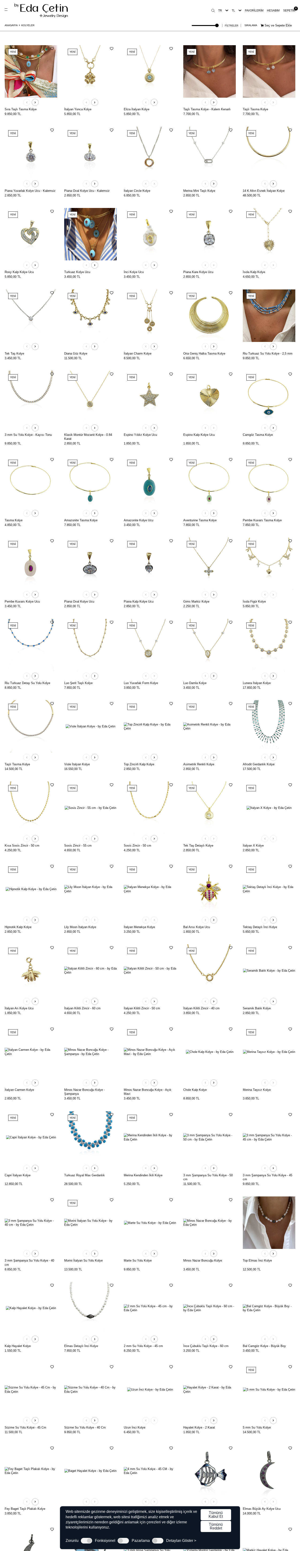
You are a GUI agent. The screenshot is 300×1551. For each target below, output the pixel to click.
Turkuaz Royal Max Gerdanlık (84, 1175)
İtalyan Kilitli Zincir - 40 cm (201, 1008)
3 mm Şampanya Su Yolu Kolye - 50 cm (208, 1177)
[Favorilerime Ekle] (52, 48)
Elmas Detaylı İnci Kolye (81, 1346)
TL (233, 10)
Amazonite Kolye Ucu (138, 520)
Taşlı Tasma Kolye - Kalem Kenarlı (207, 109)
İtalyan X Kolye (253, 845)
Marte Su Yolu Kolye (138, 1260)
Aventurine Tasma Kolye (200, 520)
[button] (26, 102)
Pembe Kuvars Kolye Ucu (22, 601)
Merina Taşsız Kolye (257, 1090)
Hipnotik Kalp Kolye (18, 927)
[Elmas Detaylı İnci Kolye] (90, 1308)
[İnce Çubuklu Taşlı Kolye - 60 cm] (209, 1308)
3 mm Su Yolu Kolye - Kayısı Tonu (28, 435)
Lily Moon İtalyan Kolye (80, 927)
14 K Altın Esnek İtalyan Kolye (264, 190)
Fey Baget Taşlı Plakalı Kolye (25, 1508)
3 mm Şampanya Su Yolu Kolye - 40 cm (29, 1262)
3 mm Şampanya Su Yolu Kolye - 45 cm (267, 1177)
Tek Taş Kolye (14, 353)
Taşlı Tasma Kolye (255, 109)
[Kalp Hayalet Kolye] (31, 1308)
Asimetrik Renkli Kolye (198, 764)
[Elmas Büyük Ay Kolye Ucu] (269, 1471)
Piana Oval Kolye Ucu (79, 601)
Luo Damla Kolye (194, 683)
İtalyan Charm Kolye (137, 353)
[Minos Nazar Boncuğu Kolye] (209, 1222)
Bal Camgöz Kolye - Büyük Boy (264, 1346)
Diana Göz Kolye (75, 353)
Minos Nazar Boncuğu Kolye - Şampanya (84, 1092)
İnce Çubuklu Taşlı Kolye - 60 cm (206, 1346)
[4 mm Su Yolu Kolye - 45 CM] (150, 1471)
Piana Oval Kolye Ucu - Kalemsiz (87, 190)
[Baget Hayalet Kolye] (90, 1471)
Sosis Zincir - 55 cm (78, 845)
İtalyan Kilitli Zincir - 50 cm (142, 1008)
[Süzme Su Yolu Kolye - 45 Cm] (31, 1389)
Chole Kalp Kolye (195, 1090)
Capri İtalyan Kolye (17, 1175)
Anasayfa (11, 25)
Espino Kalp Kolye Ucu (199, 435)
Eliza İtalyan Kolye (136, 109)
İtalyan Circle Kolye (137, 190)
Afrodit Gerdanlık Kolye (258, 764)
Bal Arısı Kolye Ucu (196, 927)
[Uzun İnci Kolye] (150, 1389)
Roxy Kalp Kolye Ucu (19, 272)
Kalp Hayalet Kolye (18, 1346)
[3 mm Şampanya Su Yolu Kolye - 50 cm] (209, 1137)
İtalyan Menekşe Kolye (139, 927)
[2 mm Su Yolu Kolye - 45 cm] (150, 1308)
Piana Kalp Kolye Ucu (139, 601)
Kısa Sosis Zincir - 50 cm (22, 845)
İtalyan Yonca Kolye (77, 109)
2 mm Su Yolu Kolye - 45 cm (143, 1346)
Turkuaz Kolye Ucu (77, 272)
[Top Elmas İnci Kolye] (269, 1222)
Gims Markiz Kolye (196, 601)
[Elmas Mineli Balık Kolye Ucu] (209, 1471)
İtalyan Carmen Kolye (19, 1090)
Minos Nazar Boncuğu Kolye (202, 1260)
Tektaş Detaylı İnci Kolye (260, 927)
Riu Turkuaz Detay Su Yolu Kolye (27, 683)
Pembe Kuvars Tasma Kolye (262, 520)
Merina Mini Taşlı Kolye (199, 190)
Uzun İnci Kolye (134, 1427)
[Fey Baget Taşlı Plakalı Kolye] (31, 1471)
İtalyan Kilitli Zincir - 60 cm (82, 1008)
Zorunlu (72, 1541)
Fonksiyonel (105, 1541)
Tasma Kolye (13, 520)
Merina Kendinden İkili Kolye (143, 1175)
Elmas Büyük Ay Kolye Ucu (262, 1508)
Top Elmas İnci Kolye (257, 1260)
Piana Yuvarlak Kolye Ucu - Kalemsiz (30, 190)
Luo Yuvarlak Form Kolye (141, 683)
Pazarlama (141, 1541)
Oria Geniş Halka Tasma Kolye (204, 353)
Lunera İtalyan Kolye (257, 683)
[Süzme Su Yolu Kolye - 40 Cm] (90, 1389)
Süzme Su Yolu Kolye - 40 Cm (85, 1427)
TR (220, 10)
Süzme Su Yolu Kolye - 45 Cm (25, 1427)
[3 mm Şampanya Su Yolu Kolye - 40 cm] (31, 1222)
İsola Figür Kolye (254, 601)
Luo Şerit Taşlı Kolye (78, 683)
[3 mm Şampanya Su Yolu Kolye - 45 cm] (269, 1137)
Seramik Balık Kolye (257, 1008)
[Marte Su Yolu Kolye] (150, 1222)
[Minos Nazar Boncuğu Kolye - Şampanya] (90, 1052)
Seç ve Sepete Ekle (278, 25)
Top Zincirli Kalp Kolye (139, 764)
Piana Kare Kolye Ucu (198, 272)
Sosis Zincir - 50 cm (137, 845)
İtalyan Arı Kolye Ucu (19, 1008)
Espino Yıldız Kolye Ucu (140, 435)
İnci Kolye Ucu (134, 272)
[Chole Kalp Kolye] (209, 1052)
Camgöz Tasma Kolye (258, 435)
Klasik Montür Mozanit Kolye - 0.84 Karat (88, 436)
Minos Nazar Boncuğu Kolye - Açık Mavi (147, 1092)
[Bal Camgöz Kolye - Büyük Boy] (269, 1308)
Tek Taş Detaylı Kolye (198, 845)
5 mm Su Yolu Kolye (257, 1427)
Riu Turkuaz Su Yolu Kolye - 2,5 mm (267, 353)
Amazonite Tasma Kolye (81, 520)
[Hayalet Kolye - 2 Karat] (209, 1389)
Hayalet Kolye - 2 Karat (199, 1427)
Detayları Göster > (181, 1541)
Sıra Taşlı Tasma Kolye (21, 109)
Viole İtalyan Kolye (77, 764)
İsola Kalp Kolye (254, 272)
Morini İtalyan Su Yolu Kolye (83, 1260)
